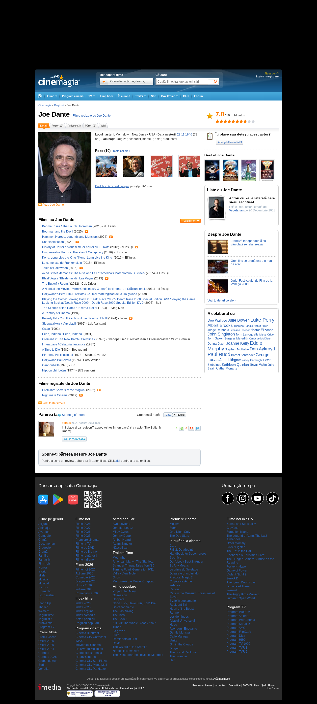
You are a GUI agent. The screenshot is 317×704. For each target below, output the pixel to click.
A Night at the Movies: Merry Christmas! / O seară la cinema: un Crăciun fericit (94, 289)
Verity (173, 640)
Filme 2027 (83, 528)
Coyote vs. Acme (181, 581)
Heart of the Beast (182, 608)
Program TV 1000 (238, 643)
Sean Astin (258, 364)
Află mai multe (221, 678)
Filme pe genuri (50, 519)
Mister (42, 575)
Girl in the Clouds (181, 644)
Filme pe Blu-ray (87, 551)
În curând (124, 96)
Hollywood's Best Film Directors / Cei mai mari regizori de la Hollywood (89, 294)
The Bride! (120, 619)
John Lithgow (230, 360)
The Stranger (178, 656)
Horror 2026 (84, 585)
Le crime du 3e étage (184, 569)
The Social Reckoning (184, 652)
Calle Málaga (179, 636)
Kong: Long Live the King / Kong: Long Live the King (77, 257)
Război (43, 587)
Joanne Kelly (237, 343)
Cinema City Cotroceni (91, 637)
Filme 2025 (83, 535)
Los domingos (179, 616)
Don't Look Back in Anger (186, 561)
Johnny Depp (122, 535)
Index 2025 (83, 607)
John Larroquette (247, 334)
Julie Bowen (239, 320)
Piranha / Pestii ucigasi (57, 355)
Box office (234, 685)
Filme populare (124, 586)
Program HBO (236, 639)
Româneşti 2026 (87, 593)
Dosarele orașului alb (184, 573)
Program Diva (236, 635)
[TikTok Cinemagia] (272, 498)
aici (117, 461)
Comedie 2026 (86, 577)
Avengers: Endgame (183, 628)
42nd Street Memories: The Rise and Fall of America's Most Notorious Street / (94, 273)
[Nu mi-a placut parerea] (191, 428)
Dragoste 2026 (86, 581)
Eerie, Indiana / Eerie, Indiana (62, 334)
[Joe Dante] (64, 202)
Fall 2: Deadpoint (181, 549)
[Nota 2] (219, 121)
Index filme (84, 598)
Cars (173, 545)
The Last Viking (123, 611)
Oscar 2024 (46, 649)
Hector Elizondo (261, 330)
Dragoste (44, 547)
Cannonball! (50, 365)
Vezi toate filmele (54, 403)
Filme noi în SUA (240, 519)
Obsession (120, 595)
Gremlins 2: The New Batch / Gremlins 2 (69, 339)
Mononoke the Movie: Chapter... (134, 581)
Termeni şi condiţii (77, 688)
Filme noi (83, 519)
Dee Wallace (217, 320)
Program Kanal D (238, 624)
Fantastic (44, 559)
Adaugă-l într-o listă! (230, 142)
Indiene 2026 (84, 589)
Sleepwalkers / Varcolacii (59, 323)
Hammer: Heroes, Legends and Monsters (70, 236)
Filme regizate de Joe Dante (92, 115)
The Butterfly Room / (56, 283)
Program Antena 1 (239, 616)
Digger (174, 648)
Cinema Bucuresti (88, 633)
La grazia (119, 631)
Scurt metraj (46, 595)
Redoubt (175, 589)
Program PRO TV (238, 612)
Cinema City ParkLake (91, 668)
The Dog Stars (179, 535)
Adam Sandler (122, 543)
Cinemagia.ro (59, 80)
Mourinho (119, 557)
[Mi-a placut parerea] (181, 428)
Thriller (43, 607)
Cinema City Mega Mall (91, 665)
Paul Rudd (219, 354)
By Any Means (179, 565)
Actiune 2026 (84, 573)
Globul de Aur (47, 661)
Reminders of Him (125, 639)
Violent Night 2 (236, 574)
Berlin (42, 665)
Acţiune (43, 524)
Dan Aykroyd (262, 348)
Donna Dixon (216, 343)
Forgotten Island (237, 532)
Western (44, 611)
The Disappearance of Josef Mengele (138, 655)
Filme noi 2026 (86, 569)
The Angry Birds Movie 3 (243, 594)
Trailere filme (123, 553)
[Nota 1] (217, 121)
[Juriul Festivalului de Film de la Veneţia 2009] (218, 293)
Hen (172, 660)
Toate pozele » (121, 150)
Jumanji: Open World (241, 598)
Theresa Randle (243, 325)
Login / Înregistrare (267, 76)
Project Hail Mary (124, 591)
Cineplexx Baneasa (89, 653)
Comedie (44, 535)
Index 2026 (83, 603)
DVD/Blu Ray (251, 685)
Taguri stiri (45, 619)
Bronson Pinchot (240, 330)
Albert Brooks (220, 325)
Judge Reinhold (218, 330)
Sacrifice (175, 557)
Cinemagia (44, 105)
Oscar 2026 (46, 641)
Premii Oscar (47, 637)
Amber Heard (122, 539)
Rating (181, 414)
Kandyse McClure (259, 338)
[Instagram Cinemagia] (243, 498)
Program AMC (236, 628)
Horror (42, 567)
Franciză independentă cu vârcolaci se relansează (248, 242)
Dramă (43, 551)
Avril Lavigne (121, 524)
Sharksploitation (53, 242)
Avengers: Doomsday (241, 582)
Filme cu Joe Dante (56, 220)
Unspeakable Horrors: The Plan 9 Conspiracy (73, 252)
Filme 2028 (83, 524)
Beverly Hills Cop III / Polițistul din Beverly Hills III (74, 318)
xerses (66, 423)
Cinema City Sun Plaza (91, 661)
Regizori (59, 105)
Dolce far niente (123, 607)
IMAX (79, 641)
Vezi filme (189, 220)
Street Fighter (236, 547)
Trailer (86, 231)
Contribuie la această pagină (112, 186)
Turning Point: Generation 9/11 (133, 569)
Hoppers (118, 599)
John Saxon (216, 338)
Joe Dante (54, 114)
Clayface (232, 528)
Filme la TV (83, 543)
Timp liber (106, 96)
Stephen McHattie (237, 349)
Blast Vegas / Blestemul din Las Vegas (67, 278)
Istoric (42, 571)
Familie (43, 555)
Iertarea (175, 585)
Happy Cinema (86, 657)
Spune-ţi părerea (73, 415)
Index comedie (85, 615)
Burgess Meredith (236, 338)
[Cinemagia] (40, 96)
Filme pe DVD (85, 547)
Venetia (43, 668)
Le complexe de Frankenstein (62, 263)
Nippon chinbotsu (54, 370)
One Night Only (180, 532)
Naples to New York (126, 651)
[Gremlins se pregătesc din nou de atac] (218, 273)
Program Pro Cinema (241, 620)
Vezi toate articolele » (222, 300)
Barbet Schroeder (243, 355)
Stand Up (44, 603)
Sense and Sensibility (241, 524)
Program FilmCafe (239, 632)
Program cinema (72, 96)
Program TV (46, 627)
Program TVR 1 (237, 647)
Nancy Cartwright (252, 360)
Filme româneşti (86, 555)
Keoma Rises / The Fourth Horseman (67, 226)
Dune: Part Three (238, 586)
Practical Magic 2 (181, 577)
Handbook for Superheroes (188, 553)
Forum (198, 96)
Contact (95, 688)
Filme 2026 (83, 532)
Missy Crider (267, 334)
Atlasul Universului (182, 620)
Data (168, 414)
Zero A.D (232, 578)
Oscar (46, 329)
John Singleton (221, 334)
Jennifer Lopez (123, 528)
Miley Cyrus (121, 532)
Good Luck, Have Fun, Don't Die (134, 603)
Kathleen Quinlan (235, 365)
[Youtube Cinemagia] (257, 498)
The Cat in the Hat (239, 551)
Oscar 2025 (46, 645)
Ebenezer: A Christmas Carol (246, 555)
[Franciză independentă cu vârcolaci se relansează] (218, 253)
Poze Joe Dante (53, 204)
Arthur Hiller (261, 325)
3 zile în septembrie (183, 601)
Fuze (116, 635)
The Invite (119, 615)
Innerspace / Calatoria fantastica (63, 344)
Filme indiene (85, 559)
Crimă (42, 539)
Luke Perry (262, 320)
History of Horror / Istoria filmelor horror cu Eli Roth (75, 247)
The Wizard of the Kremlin (130, 647)
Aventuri (44, 532)
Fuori (173, 528)
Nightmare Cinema (55, 395)
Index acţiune (85, 611)
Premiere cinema (87, 539)
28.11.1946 (184, 134)
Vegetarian (236, 210)
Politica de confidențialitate (117, 688)
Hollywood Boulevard (57, 360)
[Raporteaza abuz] (198, 428)
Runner (175, 612)
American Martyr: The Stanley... (133, 561)
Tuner (117, 627)
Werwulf (232, 590)
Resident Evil (178, 604)
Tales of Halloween (55, 268)
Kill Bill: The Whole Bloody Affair (134, 623)
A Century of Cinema (56, 313)
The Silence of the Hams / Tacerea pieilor (69, 308)
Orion (116, 577)
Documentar (46, 543)
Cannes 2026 (47, 657)
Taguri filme (46, 615)
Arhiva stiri (45, 623)
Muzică (43, 579)
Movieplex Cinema (88, 645)
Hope (173, 624)
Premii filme (47, 632)
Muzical (43, 583)
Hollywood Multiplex (89, 649)
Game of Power (237, 570)
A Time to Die (51, 349)
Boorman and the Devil (58, 231)
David (117, 643)
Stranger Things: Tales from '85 (133, 565)
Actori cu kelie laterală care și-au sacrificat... (252, 200)
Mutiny (174, 524)
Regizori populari (87, 623)
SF (40, 599)
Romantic (44, 591)
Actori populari (85, 619)
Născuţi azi (120, 547)
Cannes (43, 653)
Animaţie (44, 528)
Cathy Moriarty (226, 368)
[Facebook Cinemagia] (228, 498)
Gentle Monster (180, 632)
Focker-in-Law (236, 566)
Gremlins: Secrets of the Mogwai (64, 390)
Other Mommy (236, 543)
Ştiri (153, 96)
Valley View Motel (124, 573)
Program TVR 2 (237, 651)
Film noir (44, 563)
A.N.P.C (140, 688)
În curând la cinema (185, 541)
